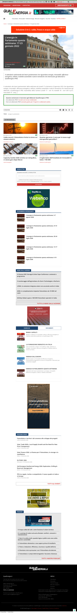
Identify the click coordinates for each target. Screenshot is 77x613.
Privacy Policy (3, 612)
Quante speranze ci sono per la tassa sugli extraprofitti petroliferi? (55, 138)
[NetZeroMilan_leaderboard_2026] (53, 12)
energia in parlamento (13, 114)
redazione (64, 605)
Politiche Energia (30, 18)
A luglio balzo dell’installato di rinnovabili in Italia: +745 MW (56, 159)
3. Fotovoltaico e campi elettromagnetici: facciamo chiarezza (37, 554)
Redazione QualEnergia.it (12, 62)
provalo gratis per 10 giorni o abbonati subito (36, 102)
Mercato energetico (40, 18)
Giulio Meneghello (8, 162)
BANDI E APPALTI (31, 332)
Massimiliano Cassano (8, 141)
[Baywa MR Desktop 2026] (38, 198)
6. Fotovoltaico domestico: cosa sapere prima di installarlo (37, 543)
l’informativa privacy (35, 181)
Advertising (16, 5)
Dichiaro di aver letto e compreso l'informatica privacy (31, 179)
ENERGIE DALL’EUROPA (33, 356)
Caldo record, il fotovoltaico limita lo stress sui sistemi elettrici (20, 138)
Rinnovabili (22, 18)
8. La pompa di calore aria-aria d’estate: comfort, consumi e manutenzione (37, 534)
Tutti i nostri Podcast (51, 558)
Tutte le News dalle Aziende (48, 303)
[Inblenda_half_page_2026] (38, 406)
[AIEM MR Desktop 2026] (38, 315)
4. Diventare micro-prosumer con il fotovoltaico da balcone (37, 550)
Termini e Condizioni (54, 608)
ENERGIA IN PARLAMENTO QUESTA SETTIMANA (41, 368)
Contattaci (26, 5)
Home (5, 23)
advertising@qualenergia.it (13, 594)
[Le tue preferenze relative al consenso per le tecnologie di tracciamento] (74, 610)
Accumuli (48, 18)
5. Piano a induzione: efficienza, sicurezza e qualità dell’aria (37, 547)
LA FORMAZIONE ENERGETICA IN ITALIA (39, 344)
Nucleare (53, 18)
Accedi (60, 1)
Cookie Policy (45, 608)
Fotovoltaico (15, 18)
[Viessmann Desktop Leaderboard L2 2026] (38, 29)
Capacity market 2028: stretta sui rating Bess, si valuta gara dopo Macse (20, 159)
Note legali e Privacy (36, 608)
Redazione (7, 5)
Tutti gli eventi (54, 484)
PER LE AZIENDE (8, 590)
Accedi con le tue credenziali (27, 100)
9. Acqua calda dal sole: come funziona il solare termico (36, 530)
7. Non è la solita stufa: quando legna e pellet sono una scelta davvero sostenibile (37, 539)
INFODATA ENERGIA (7, 1)
